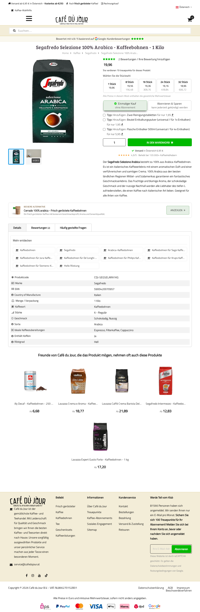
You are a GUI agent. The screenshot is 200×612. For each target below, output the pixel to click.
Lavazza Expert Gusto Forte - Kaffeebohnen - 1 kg (100, 459)
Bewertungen (40, 228)
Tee (58, 524)
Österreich (184, 7)
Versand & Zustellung (131, 524)
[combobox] (100, 31)
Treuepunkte (94, 512)
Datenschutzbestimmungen (163, 566)
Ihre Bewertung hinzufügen (154, 59)
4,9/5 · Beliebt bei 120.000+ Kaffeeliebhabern (147, 155)
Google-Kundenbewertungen (114, 39)
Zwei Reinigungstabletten (142, 115)
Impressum (183, 588)
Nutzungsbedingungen (161, 571)
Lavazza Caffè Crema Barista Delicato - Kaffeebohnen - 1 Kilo (122, 403)
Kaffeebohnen (64, 518)
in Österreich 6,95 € (149, 150)
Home (65, 53)
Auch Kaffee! (83, 3)
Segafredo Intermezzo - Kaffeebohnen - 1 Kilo (166, 403)
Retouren (124, 530)
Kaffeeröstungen (65, 535)
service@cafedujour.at (27, 564)
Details (17, 228)
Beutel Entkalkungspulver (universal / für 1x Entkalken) (158, 119)
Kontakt (123, 506)
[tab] (17, 227)
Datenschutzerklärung (151, 588)
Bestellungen (126, 512)
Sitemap (92, 530)
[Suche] (14, 30)
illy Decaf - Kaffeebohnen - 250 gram (34, 403)
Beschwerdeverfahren (179, 590)
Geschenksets (64, 530)
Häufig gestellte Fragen (73, 228)
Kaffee (76, 53)
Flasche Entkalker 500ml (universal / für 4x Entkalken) (158, 129)
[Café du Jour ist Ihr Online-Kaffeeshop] (100, 19)
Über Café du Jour (97, 506)
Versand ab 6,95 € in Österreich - (37, 3)
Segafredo (90, 53)
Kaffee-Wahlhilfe (23, 10)
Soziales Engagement (99, 524)
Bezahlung (125, 518)
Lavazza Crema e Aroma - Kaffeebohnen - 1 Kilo (78, 403)
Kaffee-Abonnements (99, 518)
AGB (170, 588)
